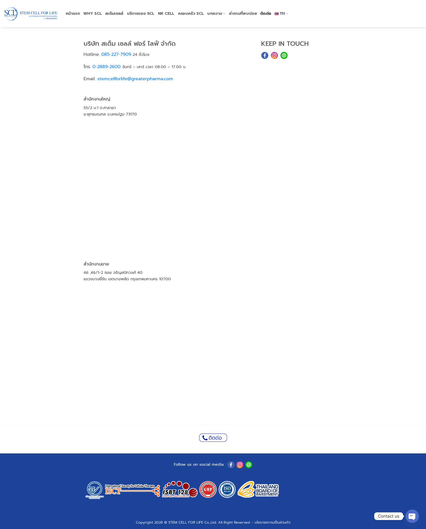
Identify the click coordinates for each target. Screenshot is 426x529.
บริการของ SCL (141, 14)
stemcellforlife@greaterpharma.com (135, 78)
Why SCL (92, 14)
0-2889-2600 (106, 66)
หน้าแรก (73, 14)
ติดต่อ (265, 14)
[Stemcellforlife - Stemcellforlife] (31, 14)
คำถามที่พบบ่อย (243, 14)
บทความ (214, 14)
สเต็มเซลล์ (114, 14)
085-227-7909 (116, 54)
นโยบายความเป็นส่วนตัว (272, 522)
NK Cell (166, 14)
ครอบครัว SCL (191, 14)
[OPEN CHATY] (412, 516)
